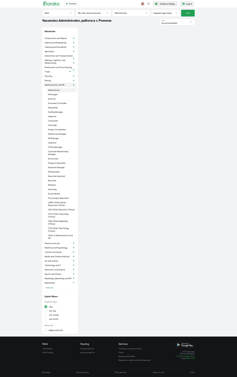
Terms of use (158, 372)
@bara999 (191, 358)
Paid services (120, 372)
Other (121, 352)
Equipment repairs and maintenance (134, 360)
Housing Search (87, 349)
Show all (49, 288)
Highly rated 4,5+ (56, 330)
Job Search (47, 349)
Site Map (46, 372)
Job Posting (47, 352)
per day (52, 311)
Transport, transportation (130, 349)
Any (50, 307)
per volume (54, 315)
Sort (163, 21)
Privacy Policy (82, 372)
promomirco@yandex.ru (186, 356)
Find (188, 13)
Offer (192, 372)
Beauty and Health (127, 356)
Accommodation (87, 352)
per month (53, 319)
